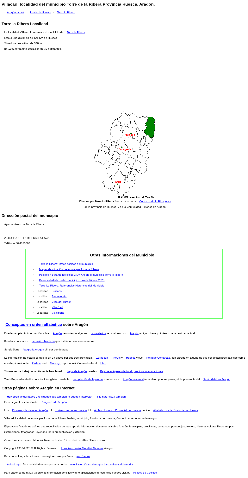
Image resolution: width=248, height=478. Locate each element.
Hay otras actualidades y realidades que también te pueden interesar (49, 396)
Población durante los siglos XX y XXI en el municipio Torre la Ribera (81, 274)
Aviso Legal (14, 464)
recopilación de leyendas (88, 379)
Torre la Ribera (66, 12)
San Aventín (59, 296)
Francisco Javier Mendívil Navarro (82, 448)
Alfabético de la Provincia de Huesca (175, 410)
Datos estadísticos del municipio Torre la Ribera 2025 (71, 280)
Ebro (103, 363)
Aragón (57, 333)
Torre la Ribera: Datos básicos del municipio (66, 263)
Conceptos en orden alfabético (33, 324)
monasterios (98, 333)
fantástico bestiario (43, 341)
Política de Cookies (145, 472)
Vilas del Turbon (61, 301)
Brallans (57, 290)
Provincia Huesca (40, 12)
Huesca (130, 357)
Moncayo (55, 363)
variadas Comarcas (158, 357)
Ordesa (36, 363)
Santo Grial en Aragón (216, 379)
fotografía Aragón (33, 349)
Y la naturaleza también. (112, 396)
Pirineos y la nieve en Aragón (30, 410)
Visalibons (58, 312)
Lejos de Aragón (77, 371)
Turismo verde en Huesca (71, 410)
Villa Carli (57, 307)
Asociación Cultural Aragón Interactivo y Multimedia (101, 464)
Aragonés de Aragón (54, 402)
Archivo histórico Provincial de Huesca (117, 410)
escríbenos (83, 456)
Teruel (117, 357)
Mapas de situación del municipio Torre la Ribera (69, 269)
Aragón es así (15, 12)
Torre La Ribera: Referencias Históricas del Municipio (71, 285)
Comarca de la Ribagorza (155, 201)
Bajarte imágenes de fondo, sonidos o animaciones (131, 371)
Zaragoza (102, 357)
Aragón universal (133, 379)
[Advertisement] (124, 81)
